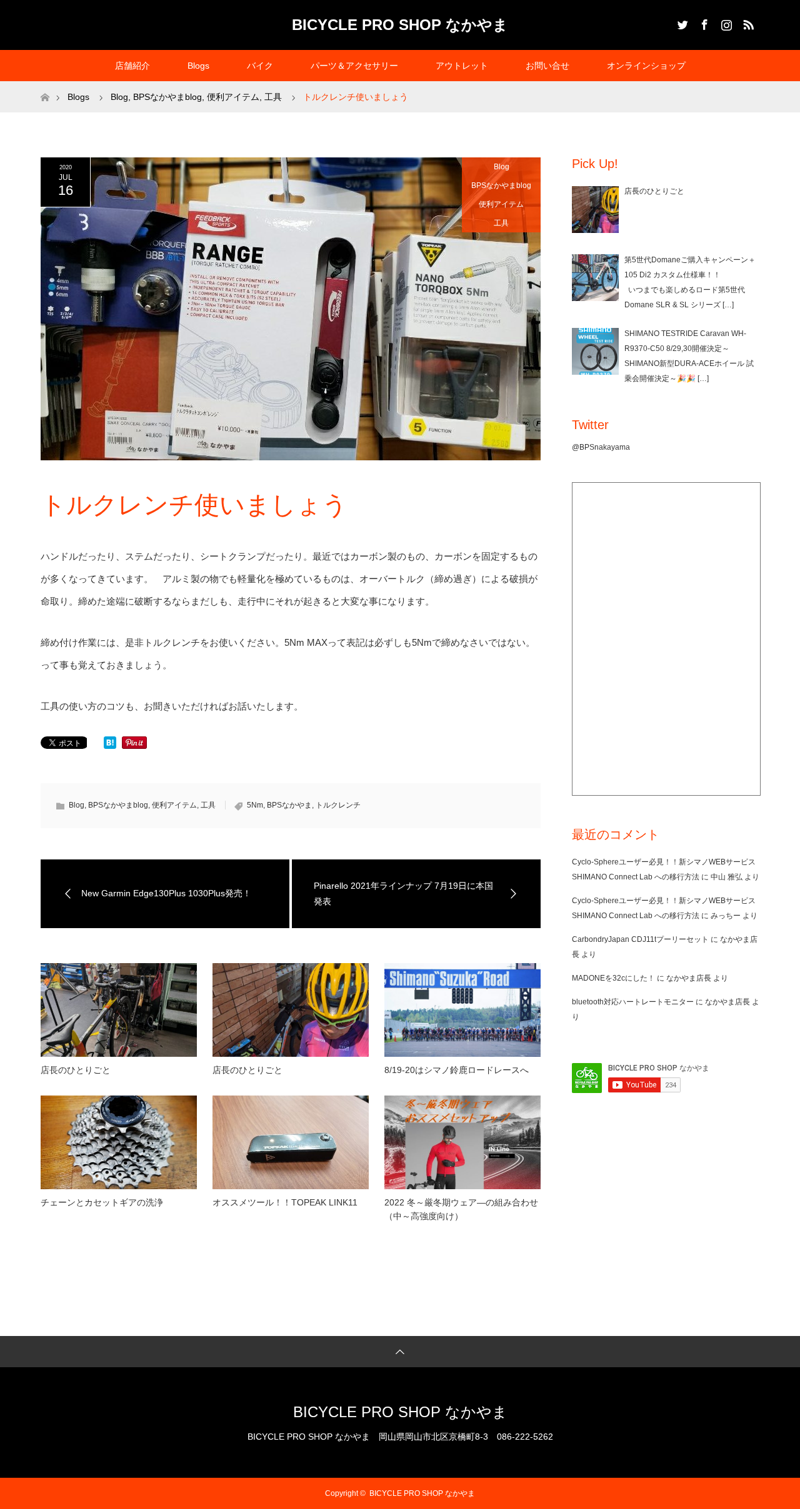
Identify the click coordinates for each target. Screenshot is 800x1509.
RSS (747, 22)
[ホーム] (45, 86)
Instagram (725, 22)
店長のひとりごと (76, 1070)
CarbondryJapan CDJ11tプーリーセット (640, 939)
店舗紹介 (132, 66)
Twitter (681, 22)
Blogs (198, 66)
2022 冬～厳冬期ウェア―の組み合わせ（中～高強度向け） (461, 1209)
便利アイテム (501, 204)
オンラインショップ (646, 66)
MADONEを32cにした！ (613, 978)
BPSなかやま (289, 805)
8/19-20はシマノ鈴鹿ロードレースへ (456, 1070)
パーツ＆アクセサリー (354, 66)
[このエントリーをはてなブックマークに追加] (110, 745)
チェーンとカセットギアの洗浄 (102, 1202)
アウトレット (462, 66)
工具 (501, 223)
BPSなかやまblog (501, 185)
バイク (260, 66)
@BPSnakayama (601, 447)
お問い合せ (547, 66)
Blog (501, 166)
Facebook (703, 22)
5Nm (255, 805)
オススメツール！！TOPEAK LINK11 (285, 1202)
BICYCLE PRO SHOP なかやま (400, 24)
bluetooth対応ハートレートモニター (633, 1001)
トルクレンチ (338, 805)
